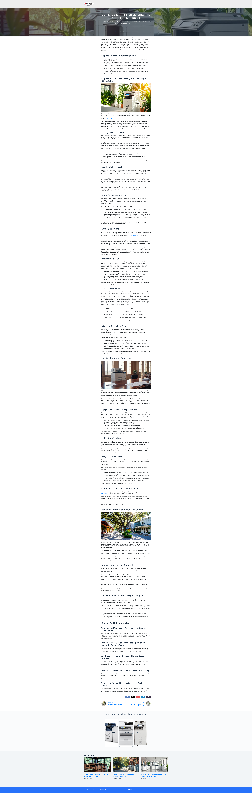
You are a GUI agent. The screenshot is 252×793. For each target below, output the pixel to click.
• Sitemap (130, 789)
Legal (127, 784)
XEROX (111, 733)
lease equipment (134, 235)
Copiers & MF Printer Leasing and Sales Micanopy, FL (125, 775)
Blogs (123, 784)
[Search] (167, 3)
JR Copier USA (102, 789)
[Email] (148, 697)
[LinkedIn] (143, 697)
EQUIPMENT (142, 3)
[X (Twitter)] (133, 697)
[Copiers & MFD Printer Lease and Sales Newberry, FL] (97, 764)
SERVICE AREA (162, 3)
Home (119, 784)
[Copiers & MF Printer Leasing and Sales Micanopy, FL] (126, 764)
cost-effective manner (110, 118)
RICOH (140, 733)
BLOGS (155, 3)
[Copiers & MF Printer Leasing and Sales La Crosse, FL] (154, 764)
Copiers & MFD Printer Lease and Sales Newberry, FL (96, 775)
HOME (130, 3)
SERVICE (135, 3)
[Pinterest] (138, 697)
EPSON (126, 733)
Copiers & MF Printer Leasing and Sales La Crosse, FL (153, 775)
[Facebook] (127, 697)
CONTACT (149, 3)
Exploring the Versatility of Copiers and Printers (120, 394)
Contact (132, 784)
